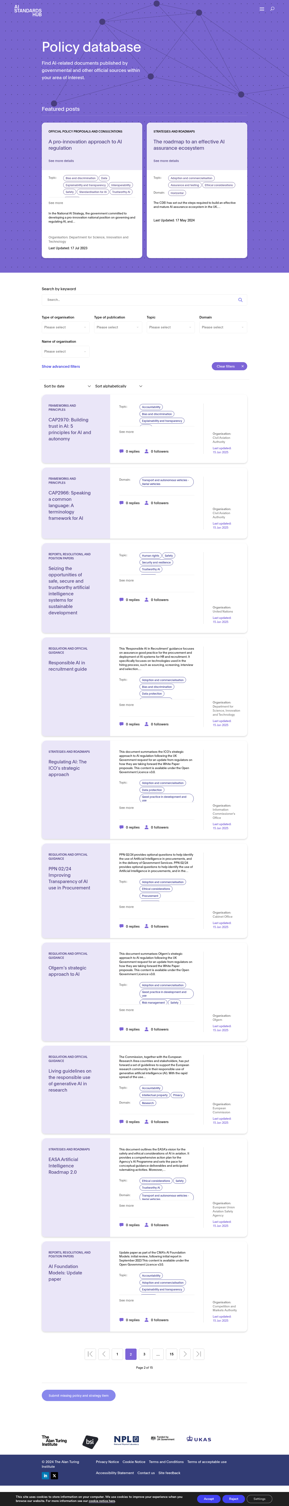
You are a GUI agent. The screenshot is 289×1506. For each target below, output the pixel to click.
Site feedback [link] (169, 1472)
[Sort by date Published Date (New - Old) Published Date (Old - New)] (67, 386)
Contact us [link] (146, 1472)
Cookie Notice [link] (134, 1461)
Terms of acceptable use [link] (207, 1461)
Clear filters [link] (226, 366)
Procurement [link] (150, 895)
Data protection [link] (152, 693)
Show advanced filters (61, 366)
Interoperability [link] (121, 185)
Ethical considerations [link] (219, 185)
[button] (262, 12)
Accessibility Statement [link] (115, 1472)
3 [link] (144, 1354)
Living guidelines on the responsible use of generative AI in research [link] (70, 1080)
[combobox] (66, 327)
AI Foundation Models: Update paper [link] (65, 1272)
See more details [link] (61, 160)
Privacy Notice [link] (107, 1461)
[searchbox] (65, 327)
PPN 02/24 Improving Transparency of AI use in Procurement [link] (69, 877)
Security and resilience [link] (156, 562)
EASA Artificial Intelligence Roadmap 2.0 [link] (63, 1165)
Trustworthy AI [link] (121, 191)
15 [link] (172, 1354)
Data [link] (104, 178)
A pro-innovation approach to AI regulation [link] (85, 144)
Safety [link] (70, 191)
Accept (209, 1499)
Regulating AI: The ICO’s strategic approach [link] (68, 767)
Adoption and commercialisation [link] (191, 178)
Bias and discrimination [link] (81, 178)
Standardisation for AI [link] (93, 191)
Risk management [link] (153, 1002)
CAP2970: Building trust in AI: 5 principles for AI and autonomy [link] (70, 428)
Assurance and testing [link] (185, 185)
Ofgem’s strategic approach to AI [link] (67, 970)
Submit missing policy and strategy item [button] (79, 1395)
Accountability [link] (151, 407)
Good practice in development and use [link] (164, 798)
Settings (260, 1499)
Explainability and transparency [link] (86, 185)
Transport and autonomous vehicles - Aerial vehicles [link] (165, 481)
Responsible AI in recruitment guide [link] (68, 665)
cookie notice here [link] (102, 1501)
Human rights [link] (150, 555)
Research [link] (148, 1103)
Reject (233, 1499)
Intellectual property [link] (155, 1095)
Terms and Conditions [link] (166, 1461)
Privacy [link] (177, 1095)
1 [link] (117, 1354)
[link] (28, 10)
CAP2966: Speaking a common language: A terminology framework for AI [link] (70, 505)
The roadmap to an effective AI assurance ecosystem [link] (189, 144)
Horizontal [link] (177, 193)
